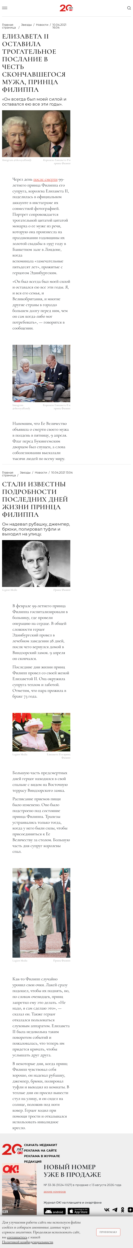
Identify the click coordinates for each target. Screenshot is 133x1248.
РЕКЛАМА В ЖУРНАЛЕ (42, 1156)
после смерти (45, 179)
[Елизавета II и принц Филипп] (41, 732)
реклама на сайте (40, 1150)
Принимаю (108, 1232)
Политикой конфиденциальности (27, 1242)
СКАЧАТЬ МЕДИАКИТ (40, 1145)
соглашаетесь (17, 1237)
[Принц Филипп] (41, 913)
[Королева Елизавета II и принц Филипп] (41, 373)
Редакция (33, 1161)
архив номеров (55, 1191)
